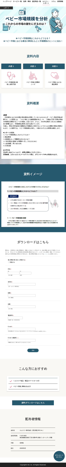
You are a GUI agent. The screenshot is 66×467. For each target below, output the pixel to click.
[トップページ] (1, 3)
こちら (46, 254)
